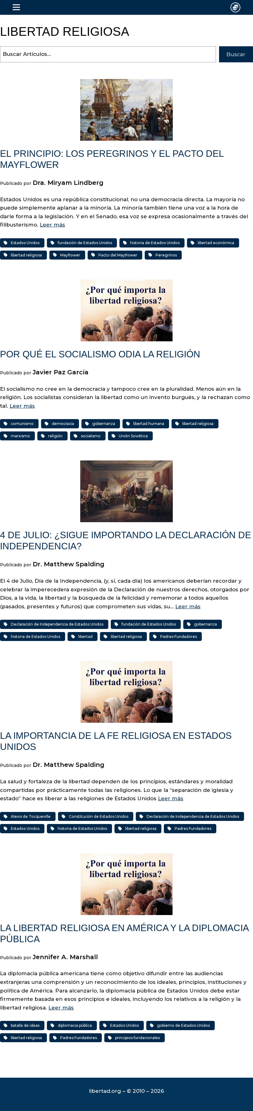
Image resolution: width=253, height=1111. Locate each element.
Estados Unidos (25, 242)
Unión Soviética (133, 436)
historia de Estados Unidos (155, 242)
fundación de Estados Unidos (85, 242)
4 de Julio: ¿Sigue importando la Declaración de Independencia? (125, 540)
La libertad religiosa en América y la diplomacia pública (124, 933)
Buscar (235, 54)
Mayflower (70, 255)
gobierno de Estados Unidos (183, 1025)
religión (55, 436)
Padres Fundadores (178, 636)
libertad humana (148, 423)
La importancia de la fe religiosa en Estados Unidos (116, 741)
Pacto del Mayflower (117, 255)
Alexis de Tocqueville (31, 816)
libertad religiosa (26, 255)
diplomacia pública (75, 1025)
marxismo (20, 436)
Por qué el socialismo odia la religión (100, 354)
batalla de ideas (25, 1025)
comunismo (22, 423)
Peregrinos (166, 255)
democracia (63, 423)
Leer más (52, 225)
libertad (85, 636)
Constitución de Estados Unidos (98, 816)
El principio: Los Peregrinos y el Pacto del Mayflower (112, 159)
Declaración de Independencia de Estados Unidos (57, 624)
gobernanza (103, 423)
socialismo (91, 436)
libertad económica (216, 242)
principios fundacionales (137, 1037)
